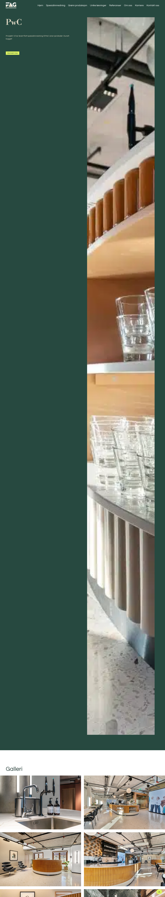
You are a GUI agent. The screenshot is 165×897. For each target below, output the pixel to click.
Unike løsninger (98, 5)
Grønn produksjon (77, 5)
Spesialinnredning (55, 5)
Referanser (115, 5)
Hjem (40, 5)
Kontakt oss (153, 5)
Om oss (128, 5)
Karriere (139, 5)
